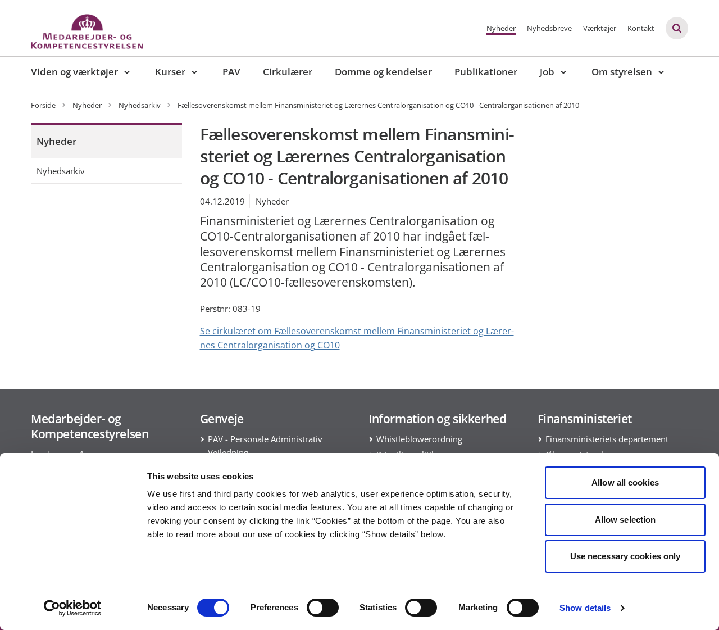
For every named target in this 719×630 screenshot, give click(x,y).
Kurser (170, 71)
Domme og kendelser (383, 71)
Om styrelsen (621, 71)
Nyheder (501, 28)
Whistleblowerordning (419, 439)
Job (547, 71)
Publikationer (485, 71)
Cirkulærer (287, 71)
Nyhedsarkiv (61, 170)
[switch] (323, 608)
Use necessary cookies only (625, 556)
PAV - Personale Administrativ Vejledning (265, 445)
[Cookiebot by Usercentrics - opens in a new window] (73, 608)
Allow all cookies (625, 482)
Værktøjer (599, 28)
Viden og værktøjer (74, 71)
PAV (231, 71)
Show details (585, 608)
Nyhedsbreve (549, 28)
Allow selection (625, 519)
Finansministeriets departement (606, 439)
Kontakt (640, 28)
